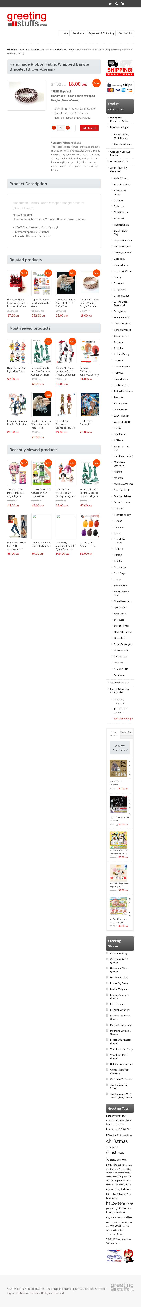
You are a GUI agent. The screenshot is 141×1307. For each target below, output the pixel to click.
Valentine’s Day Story (121, 1048)
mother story (123, 1222)
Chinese (110, 1124)
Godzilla (118, 347)
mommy (118, 1218)
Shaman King (121, 585)
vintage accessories (79, 165)
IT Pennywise (121, 403)
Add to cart (89, 128)
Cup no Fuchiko (122, 246)
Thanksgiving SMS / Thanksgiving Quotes (121, 1095)
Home (64, 33)
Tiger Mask (119, 637)
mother (127, 1217)
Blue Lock (119, 218)
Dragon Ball (120, 289)
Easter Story (113, 1189)
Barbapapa (119, 206)
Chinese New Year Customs (119, 1071)
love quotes (113, 1212)
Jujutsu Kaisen (121, 415)
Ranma (117, 532)
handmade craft (89, 158)
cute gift (64, 150)
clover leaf (127, 1173)
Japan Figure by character (118, 169)
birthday (111, 1115)
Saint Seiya (120, 573)
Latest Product (113, 733)
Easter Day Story (119, 983)
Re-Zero (118, 548)
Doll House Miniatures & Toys (119, 119)
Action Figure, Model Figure (121, 136)
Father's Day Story (124, 1194)
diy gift (96, 150)
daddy (127, 1184)
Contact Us (125, 33)
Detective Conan (123, 271)
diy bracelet (76, 150)
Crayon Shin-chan (123, 240)
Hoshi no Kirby (121, 384)
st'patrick (115, 1225)
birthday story (123, 1119)
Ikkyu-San (119, 397)
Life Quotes (124, 1208)
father (125, 1189)
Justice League (122, 421)
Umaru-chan (120, 656)
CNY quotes (122, 1177)
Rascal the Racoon (119, 540)
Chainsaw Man (121, 224)
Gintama (118, 341)
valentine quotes (124, 1239)
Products (78, 33)
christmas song (112, 1169)
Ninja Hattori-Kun (123, 489)
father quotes (111, 1198)
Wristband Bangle (65, 49)
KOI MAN (118, 440)
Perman (118, 520)
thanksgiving (114, 1234)
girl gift (54, 158)
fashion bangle (59, 154)
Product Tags (126, 732)
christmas (117, 1141)
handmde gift (58, 162)
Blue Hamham (121, 212)
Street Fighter (121, 625)
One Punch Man (122, 496)
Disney (117, 277)
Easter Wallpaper (119, 988)
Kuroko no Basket (123, 455)
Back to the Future (120, 192)
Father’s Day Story (120, 1009)
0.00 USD (126, 11)
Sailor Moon (120, 566)
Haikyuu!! (119, 372)
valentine (111, 1238)
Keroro (118, 427)
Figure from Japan (119, 127)
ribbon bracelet (59, 165)
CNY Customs (111, 1177)
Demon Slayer (121, 264)
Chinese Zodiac (126, 1135)
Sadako (118, 560)
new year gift (72, 162)
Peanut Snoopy (122, 514)
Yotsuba (118, 662)
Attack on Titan (122, 184)
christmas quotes (126, 1165)
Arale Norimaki (121, 178)
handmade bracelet (69, 158)
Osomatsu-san (122, 502)
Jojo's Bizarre (121, 409)
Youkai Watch (121, 668)
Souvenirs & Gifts (119, 682)
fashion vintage (76, 154)
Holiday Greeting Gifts (122, 1063)
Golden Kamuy (121, 354)
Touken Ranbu (121, 650)
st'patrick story (117, 1230)
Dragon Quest (121, 295)
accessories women (68, 146)
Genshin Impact (122, 329)
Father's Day (111, 1194)
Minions (118, 471)
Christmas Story (118, 953)
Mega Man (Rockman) (120, 463)
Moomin (118, 477)
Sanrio (117, 579)
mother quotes (112, 1222)
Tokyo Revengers (123, 644)
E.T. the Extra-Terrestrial (121, 303)
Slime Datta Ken (122, 601)
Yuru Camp (119, 674)
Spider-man (120, 607)
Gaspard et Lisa (122, 323)
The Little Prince (123, 631)
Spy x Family (120, 613)
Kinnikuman (120, 433)
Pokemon (119, 526)
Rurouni (118, 554)
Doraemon (119, 283)
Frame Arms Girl (122, 317)
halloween (115, 1202)
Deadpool (119, 258)
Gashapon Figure (123, 143)
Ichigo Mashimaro (123, 390)
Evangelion (120, 311)
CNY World (119, 1184)
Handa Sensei (121, 378)
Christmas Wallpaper (121, 1078)
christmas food (112, 1147)
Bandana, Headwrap (119, 701)
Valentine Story (112, 1243)
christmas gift (87, 146)
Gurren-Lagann (122, 366)
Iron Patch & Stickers (120, 710)
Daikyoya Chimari (123, 252)
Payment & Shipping (101, 33)
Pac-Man (118, 508)
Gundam (118, 360)
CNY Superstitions (118, 1180)
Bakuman (119, 200)
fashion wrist (92, 154)
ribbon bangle (87, 162)
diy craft (87, 150)
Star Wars (119, 619)
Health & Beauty (119, 161)
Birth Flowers (117, 1003)
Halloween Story (119, 977)
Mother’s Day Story (120, 1024)
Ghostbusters (121, 335)
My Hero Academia (123, 483)
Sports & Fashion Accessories (36, 49)
